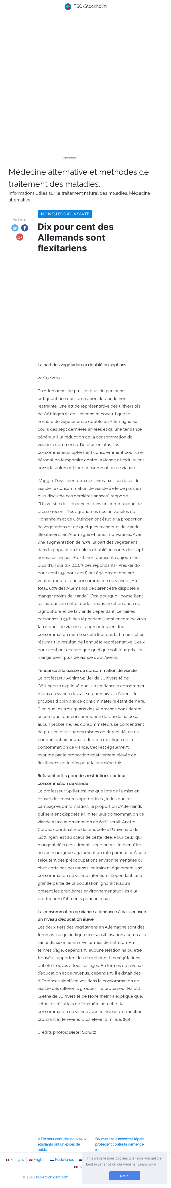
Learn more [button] (147, 1164)
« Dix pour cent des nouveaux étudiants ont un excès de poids (62, 1144)
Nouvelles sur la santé (65, 214)
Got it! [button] (125, 1176)
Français (17, 1160)
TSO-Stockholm (90, 6)
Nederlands (64, 1160)
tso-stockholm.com (52, 1177)
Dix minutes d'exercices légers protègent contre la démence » (119, 1144)
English (39, 1160)
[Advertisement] (85, 51)
